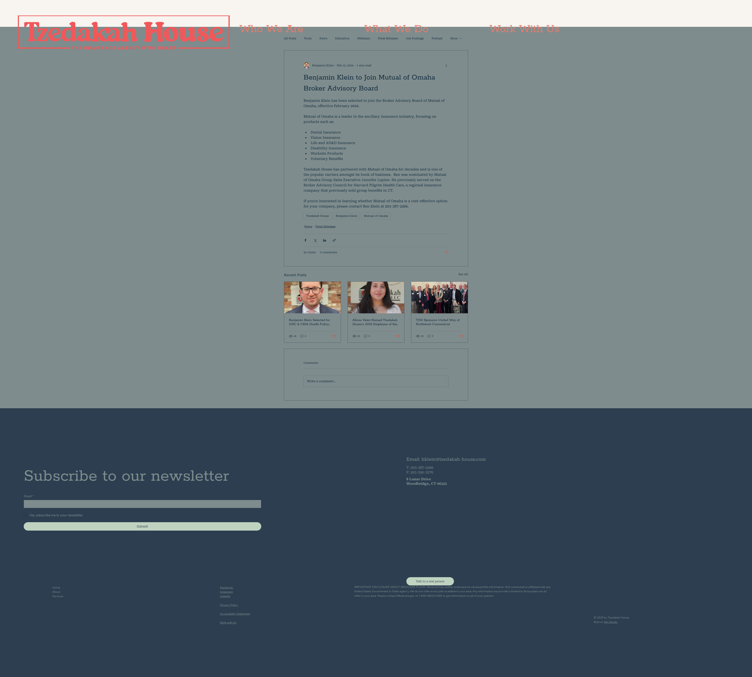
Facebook (227, 587)
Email (29, 496)
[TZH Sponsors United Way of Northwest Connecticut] (439, 297)
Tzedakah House (317, 215)
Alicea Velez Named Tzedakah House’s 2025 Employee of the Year (374, 322)
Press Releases (325, 226)
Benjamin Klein (346, 215)
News (308, 226)
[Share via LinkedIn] (324, 240)
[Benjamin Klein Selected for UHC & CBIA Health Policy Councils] (312, 297)
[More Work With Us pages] (562, 29)
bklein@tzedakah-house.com (454, 459)
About (56, 592)
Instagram (226, 592)
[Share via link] (334, 240)
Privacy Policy (229, 605)
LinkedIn (225, 596)
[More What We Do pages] (431, 29)
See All (463, 274)
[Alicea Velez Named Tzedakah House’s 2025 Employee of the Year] (376, 297)
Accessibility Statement (235, 614)
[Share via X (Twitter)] (315, 240)
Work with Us (228, 622)
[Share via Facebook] (305, 240)
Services (57, 596)
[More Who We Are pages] (305, 29)
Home (56, 587)
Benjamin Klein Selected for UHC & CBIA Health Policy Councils (309, 322)
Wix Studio (611, 622)
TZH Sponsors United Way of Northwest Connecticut (438, 322)
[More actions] (446, 65)
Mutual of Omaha (376, 215)
